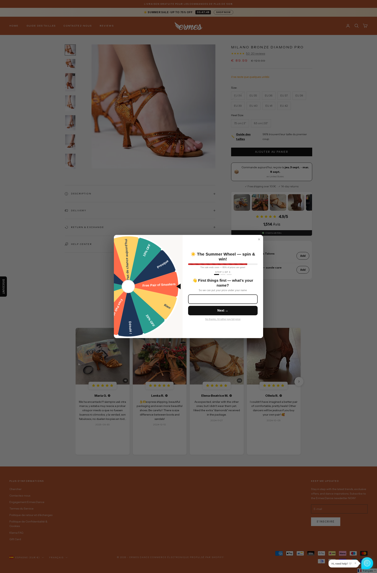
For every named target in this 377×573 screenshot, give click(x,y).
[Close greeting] (355, 563)
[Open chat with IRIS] (367, 563)
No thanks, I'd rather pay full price (223, 319)
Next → (222, 310)
